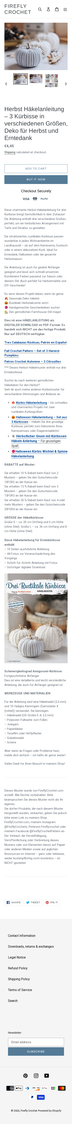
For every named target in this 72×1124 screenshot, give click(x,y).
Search (13, 1001)
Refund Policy (18, 968)
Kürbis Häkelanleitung (31, 403)
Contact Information (21, 936)
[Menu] (65, 9)
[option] (20, 79)
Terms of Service (20, 990)
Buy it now (36, 179)
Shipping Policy (19, 979)
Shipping (9, 152)
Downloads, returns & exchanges (31, 946)
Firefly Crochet (17, 9)
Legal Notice (17, 957)
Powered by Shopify (49, 1110)
